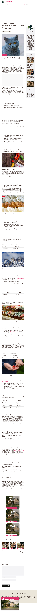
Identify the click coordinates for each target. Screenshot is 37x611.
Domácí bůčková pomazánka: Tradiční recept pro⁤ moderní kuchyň (12, 76)
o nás (30, 49)
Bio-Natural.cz (8, 1)
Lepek (12, 4)
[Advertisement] (18, 13)
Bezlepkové (4, 548)
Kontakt (31, 4)
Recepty (22, 4)
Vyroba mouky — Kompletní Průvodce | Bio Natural (5, 552)
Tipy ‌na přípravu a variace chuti (7, 78)
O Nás (27, 4)
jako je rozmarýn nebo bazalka (19, 450)
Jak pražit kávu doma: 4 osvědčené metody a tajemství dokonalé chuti (30, 95)
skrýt (15, 75)
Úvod (5, 4)
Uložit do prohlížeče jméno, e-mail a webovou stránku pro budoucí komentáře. (12, 582)
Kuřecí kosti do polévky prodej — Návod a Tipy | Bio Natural (20, 552)
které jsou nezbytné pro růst (13, 331)
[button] (34, 4)
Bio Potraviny (20, 548)
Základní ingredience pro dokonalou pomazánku (9, 77)
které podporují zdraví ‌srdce (14, 341)
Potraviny (16, 4)
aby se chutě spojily (13, 445)
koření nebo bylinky (20, 278)
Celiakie (8, 4)
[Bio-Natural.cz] (3, 1)
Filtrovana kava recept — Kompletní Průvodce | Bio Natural (12, 552)
